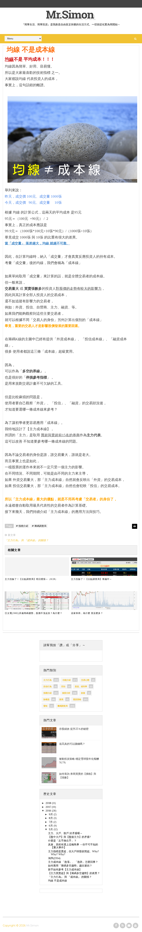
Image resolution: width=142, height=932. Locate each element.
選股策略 (77, 699)
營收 (45, 706)
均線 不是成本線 (57, 880)
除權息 (46, 699)
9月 (51, 814)
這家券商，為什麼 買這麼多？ (87, 613)
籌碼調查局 (63, 706)
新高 (61, 699)
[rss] (122, 925)
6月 (51, 825)
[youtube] (135, 925)
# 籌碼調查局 (39, 526)
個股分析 (66, 693)
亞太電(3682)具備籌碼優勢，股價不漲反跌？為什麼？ (33, 613)
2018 (49, 803)
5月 (51, 829)
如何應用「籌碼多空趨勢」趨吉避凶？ (70, 865)
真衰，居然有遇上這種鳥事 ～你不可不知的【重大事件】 (73, 846)
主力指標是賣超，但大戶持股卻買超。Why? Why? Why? (73, 853)
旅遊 (83, 693)
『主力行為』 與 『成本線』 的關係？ (70, 877)
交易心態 (85, 680)
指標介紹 (47, 693)
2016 (49, 810)
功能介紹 (66, 680)
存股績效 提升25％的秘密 (74, 729)
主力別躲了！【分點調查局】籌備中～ (91, 579)
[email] (129, 925)
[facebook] (116, 925)
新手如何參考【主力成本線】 (65, 869)
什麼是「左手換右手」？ (62, 840)
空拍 (63, 686)
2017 (49, 807)
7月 (51, 822)
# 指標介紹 (22, 526)
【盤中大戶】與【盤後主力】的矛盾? (69, 837)
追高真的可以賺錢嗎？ (72, 743)
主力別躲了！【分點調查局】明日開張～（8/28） (31, 579)
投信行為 (47, 686)
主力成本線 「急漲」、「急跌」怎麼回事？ (73, 862)
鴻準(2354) (54, 858)
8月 (51, 818)
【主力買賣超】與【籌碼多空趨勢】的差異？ (74, 873)
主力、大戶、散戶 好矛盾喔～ (65, 833)
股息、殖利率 (81, 686)
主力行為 (47, 680)
